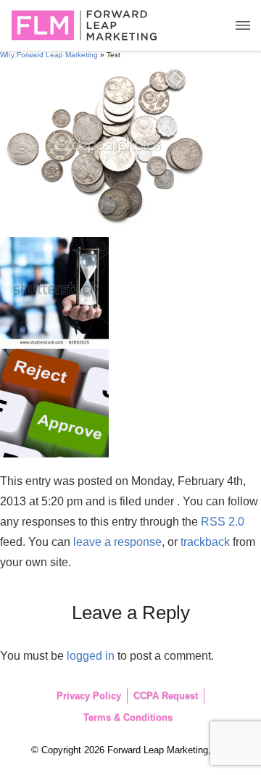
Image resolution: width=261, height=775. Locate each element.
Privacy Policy (89, 695)
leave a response (117, 542)
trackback (205, 542)
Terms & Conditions (128, 717)
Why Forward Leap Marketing (49, 55)
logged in (91, 656)
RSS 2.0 (222, 521)
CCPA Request (165, 695)
